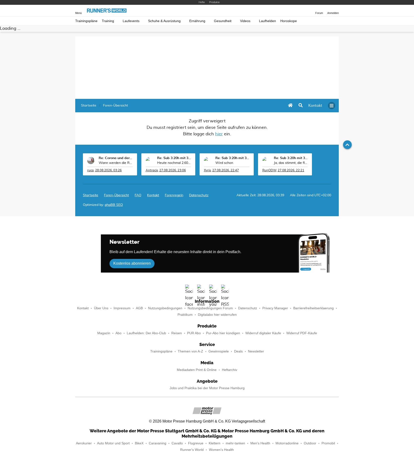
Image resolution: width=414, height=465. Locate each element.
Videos (245, 21)
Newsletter (256, 351)
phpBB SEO (114, 205)
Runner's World (192, 450)
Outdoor (310, 443)
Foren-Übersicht (116, 195)
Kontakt (83, 308)
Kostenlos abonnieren (132, 263)
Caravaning (157, 443)
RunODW (269, 170)
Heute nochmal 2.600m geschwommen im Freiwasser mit (174, 163)
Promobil (328, 443)
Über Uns (101, 308)
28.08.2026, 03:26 (108, 170)
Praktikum (185, 314)
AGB (139, 308)
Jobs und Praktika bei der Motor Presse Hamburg (207, 388)
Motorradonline (287, 443)
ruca (90, 170)
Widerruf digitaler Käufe (263, 333)
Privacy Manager (275, 308)
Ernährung (197, 21)
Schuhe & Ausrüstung (164, 21)
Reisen (176, 333)
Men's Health (260, 443)
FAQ (138, 195)
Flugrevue (195, 443)
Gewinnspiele (218, 351)
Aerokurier (84, 443)
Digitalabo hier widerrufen (217, 314)
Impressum (122, 308)
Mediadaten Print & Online (197, 370)
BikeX (139, 443)
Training (108, 21)
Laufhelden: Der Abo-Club (146, 333)
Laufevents (131, 21)
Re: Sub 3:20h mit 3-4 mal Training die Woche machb (174, 158)
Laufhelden (267, 21)
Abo (118, 333)
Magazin (103, 333)
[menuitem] (315, 105)
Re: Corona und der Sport (116, 158)
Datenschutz (198, 195)
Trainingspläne (86, 21)
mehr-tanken (235, 443)
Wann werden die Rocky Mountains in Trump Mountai (116, 163)
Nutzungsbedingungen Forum (210, 308)
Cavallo (177, 443)
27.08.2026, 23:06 (172, 170)
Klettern (214, 443)
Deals (238, 351)
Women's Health (221, 450)
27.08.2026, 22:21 (291, 170)
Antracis (152, 170)
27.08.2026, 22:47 (225, 170)
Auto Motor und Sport (113, 443)
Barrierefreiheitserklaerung (313, 308)
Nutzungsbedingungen (165, 308)
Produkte (214, 2)
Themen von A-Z (190, 351)
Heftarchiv (229, 370)
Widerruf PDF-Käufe (301, 333)
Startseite (90, 195)
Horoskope (288, 21)
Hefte (202, 2)
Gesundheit (222, 21)
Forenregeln (174, 195)
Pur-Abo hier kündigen (223, 333)
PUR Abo (194, 333)
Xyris (207, 170)
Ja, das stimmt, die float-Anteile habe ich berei (291, 163)
